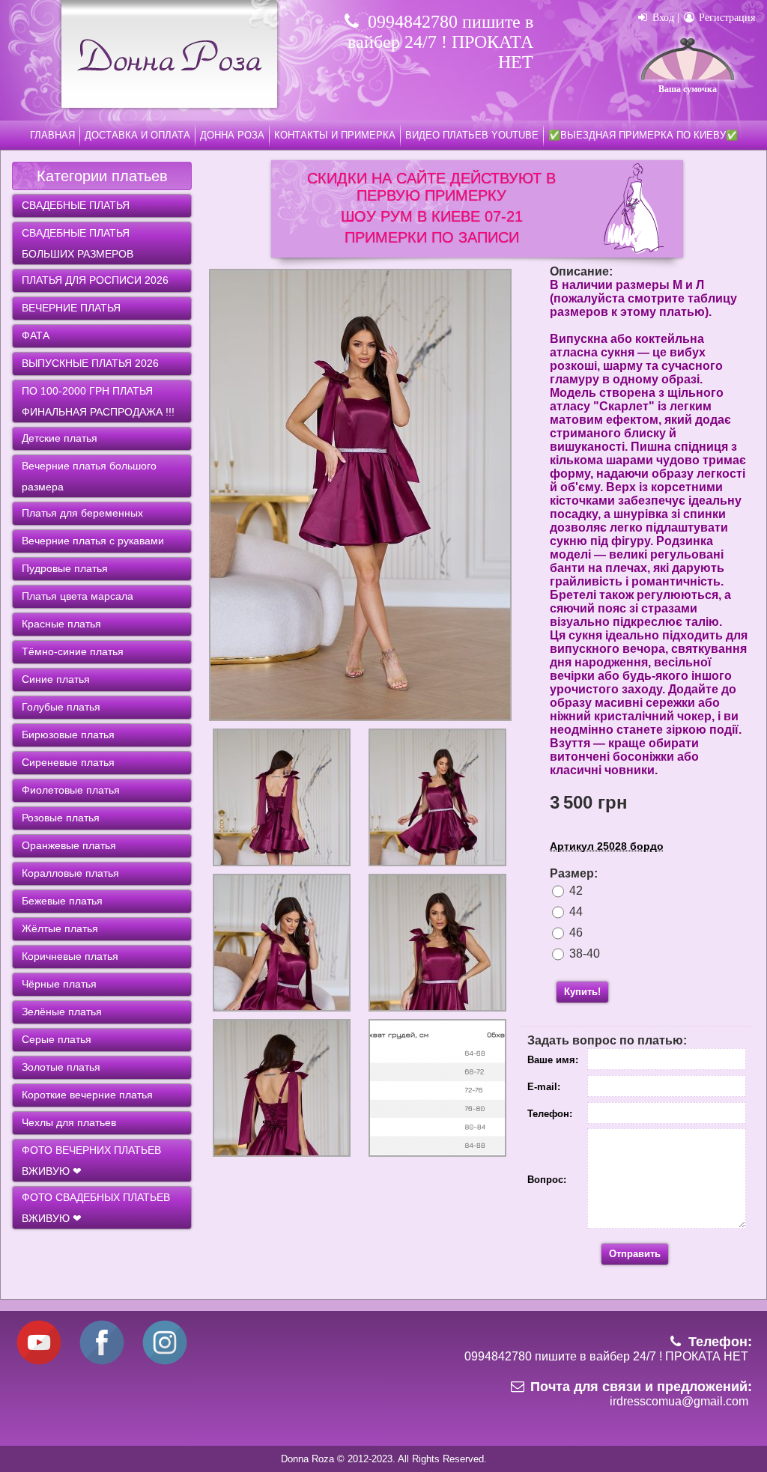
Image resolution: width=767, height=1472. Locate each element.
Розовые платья (61, 818)
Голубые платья (61, 707)
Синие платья (56, 679)
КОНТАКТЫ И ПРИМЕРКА (334, 135)
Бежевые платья (62, 901)
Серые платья (56, 1039)
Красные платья (61, 624)
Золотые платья (61, 1067)
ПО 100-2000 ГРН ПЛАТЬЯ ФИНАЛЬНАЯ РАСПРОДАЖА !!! (98, 401)
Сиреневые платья (68, 762)
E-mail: (543, 1086)
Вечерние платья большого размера (89, 476)
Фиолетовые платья (71, 790)
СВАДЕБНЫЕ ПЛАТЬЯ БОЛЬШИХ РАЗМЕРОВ (77, 243)
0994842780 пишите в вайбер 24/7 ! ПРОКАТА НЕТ (440, 42)
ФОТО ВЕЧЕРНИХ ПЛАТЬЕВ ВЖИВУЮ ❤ (91, 1160)
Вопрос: (546, 1179)
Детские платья (59, 438)
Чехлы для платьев (69, 1122)
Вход (661, 17)
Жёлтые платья (60, 928)
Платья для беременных (82, 513)
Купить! (582, 991)
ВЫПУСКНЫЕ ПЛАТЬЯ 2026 (90, 363)
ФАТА (35, 335)
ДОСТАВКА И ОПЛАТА (137, 135)
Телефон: (549, 1113)
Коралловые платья (70, 873)
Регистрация (725, 17)
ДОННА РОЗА (232, 135)
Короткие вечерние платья (87, 1095)
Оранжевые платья (69, 845)
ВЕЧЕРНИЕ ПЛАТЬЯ (71, 308)
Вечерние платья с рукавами (93, 541)
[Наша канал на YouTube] (39, 1361)
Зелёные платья (62, 1012)
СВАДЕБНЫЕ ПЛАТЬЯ (76, 205)
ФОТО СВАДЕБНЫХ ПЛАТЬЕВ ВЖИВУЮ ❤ (96, 1207)
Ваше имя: (552, 1059)
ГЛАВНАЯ (52, 135)
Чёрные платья (59, 984)
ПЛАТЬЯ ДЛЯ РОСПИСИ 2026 (95, 280)
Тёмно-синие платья (73, 651)
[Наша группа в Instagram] (165, 1361)
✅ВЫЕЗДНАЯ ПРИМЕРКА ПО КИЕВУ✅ (643, 135)
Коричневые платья (70, 956)
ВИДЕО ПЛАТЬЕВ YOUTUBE (472, 135)
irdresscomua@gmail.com (679, 1401)
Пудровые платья (65, 568)
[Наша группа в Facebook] (102, 1361)
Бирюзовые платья (68, 734)
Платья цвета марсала (77, 596)
